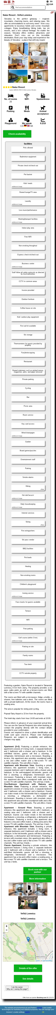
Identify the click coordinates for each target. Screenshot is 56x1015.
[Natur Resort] (18, 49)
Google (39, 1008)
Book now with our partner (37, 870)
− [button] (6, 930)
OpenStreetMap (47, 960)
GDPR (27, 1012)
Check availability (17, 134)
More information (37, 879)
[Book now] (52, 12)
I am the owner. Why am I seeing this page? (17, 988)
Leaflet (37, 960)
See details (28, 979)
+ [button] (6, 926)
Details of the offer (28, 968)
